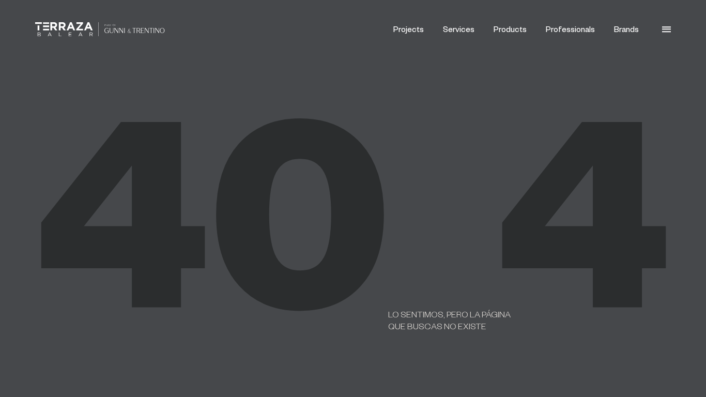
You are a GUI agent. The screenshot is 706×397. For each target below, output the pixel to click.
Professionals (570, 29)
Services (458, 29)
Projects (408, 29)
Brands (626, 29)
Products (510, 29)
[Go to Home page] (99, 29)
